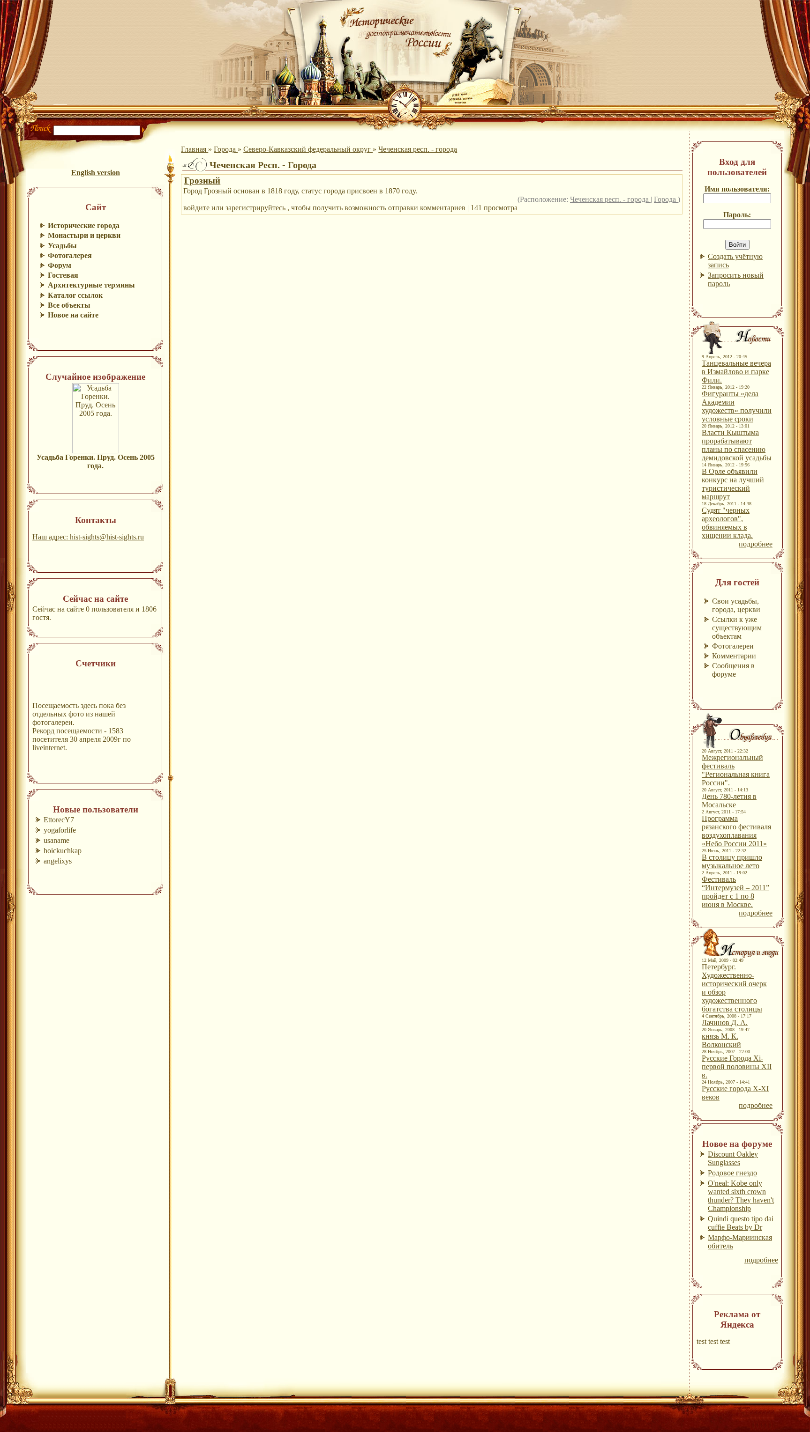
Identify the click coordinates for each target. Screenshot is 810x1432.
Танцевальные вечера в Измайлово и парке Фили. (736, 371)
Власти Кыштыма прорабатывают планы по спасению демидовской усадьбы (737, 445)
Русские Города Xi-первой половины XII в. (737, 1066)
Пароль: (737, 215)
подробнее (755, 544)
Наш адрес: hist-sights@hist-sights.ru (88, 537)
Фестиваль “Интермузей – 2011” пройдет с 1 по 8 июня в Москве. (735, 891)
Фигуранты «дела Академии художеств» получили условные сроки (737, 406)
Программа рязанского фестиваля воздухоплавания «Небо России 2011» (736, 831)
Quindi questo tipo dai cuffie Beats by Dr (740, 1223)
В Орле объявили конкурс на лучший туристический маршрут (733, 484)
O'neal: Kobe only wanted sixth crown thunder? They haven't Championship (741, 1195)
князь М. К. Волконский (721, 1040)
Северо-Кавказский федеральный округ (308, 149)
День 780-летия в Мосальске (729, 800)
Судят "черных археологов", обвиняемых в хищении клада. (727, 522)
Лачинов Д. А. (725, 1022)
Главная (194, 149)
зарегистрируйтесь (256, 208)
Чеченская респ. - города (417, 149)
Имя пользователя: (737, 189)
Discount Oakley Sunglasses (733, 1158)
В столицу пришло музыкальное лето (732, 861)
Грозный (202, 180)
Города (226, 149)
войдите (197, 208)
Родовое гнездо (732, 1173)
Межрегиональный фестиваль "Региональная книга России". (736, 770)
